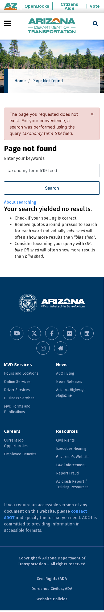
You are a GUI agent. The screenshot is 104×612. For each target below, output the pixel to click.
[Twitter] (34, 333)
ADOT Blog (65, 373)
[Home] (51, 26)
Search (52, 188)
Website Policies (52, 599)
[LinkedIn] (87, 333)
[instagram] (43, 348)
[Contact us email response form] (60, 348)
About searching (20, 202)
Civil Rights (65, 440)
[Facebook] (52, 333)
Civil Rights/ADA (52, 578)
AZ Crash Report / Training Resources (72, 484)
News (62, 364)
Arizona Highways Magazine (70, 393)
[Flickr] (69, 333)
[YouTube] (16, 333)
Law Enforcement (71, 465)
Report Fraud (67, 473)
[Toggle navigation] (8, 23)
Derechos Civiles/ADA (51, 588)
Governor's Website (73, 457)
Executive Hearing (71, 448)
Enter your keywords (24, 158)
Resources (67, 431)
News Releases (69, 381)
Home (20, 80)
